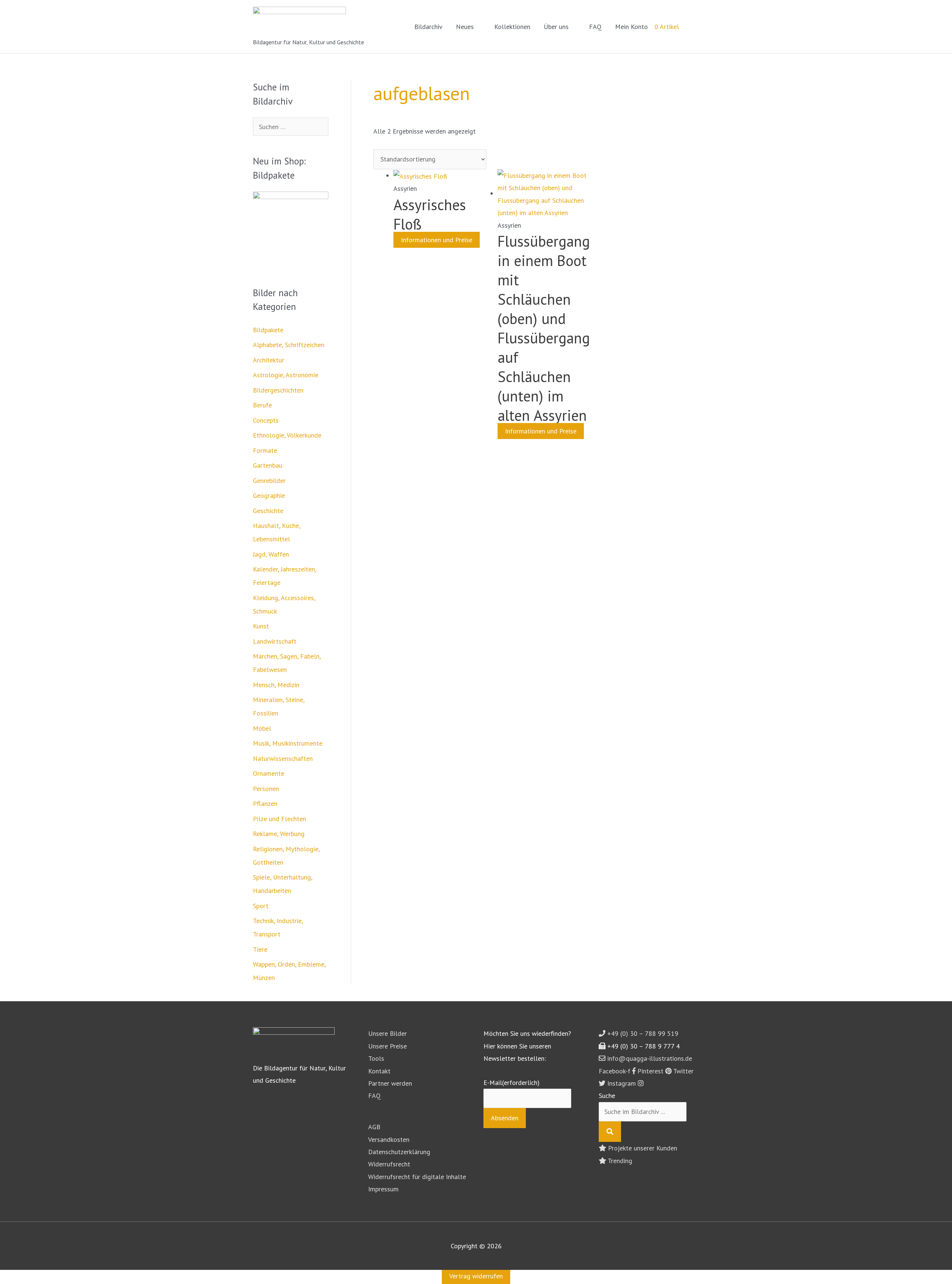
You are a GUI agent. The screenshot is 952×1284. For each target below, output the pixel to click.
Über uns (556, 26)
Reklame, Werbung (279, 833)
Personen (266, 788)
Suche (607, 1095)
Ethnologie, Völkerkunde (287, 435)
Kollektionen (512, 26)
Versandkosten (388, 1139)
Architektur (268, 360)
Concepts (266, 420)
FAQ (595, 26)
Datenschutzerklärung (399, 1151)
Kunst (261, 626)
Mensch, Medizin (276, 685)
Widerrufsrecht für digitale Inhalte (417, 1176)
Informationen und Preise (436, 240)
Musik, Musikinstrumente (287, 743)
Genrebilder (269, 480)
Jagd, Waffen (271, 554)
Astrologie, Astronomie (285, 375)
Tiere (260, 949)
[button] (689, 26)
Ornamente (268, 773)
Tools (376, 1058)
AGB (374, 1127)
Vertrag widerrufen (476, 1276)
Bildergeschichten (278, 390)
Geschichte (268, 510)
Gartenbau (267, 465)
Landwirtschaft (274, 641)
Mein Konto (631, 26)
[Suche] (610, 1131)
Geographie (269, 495)
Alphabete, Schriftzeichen (288, 344)
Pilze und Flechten (279, 818)
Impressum (383, 1189)
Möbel (262, 728)
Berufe (262, 405)
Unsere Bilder (387, 1033)
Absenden (504, 1118)
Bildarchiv (428, 26)
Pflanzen (265, 803)
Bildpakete (268, 330)
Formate (265, 450)
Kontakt (379, 1071)
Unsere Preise (387, 1046)
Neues (465, 26)
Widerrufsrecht (389, 1164)
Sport (260, 906)
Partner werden (390, 1083)
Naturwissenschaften (283, 758)
